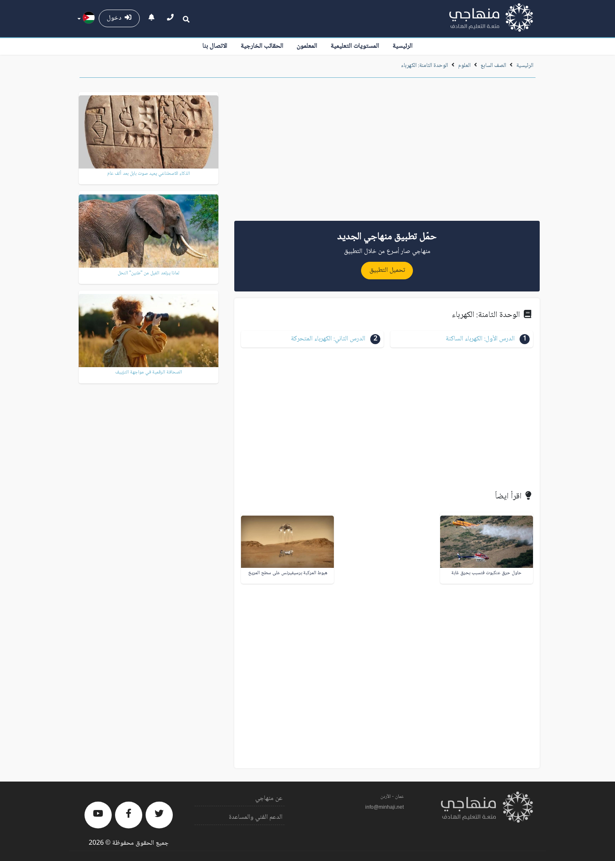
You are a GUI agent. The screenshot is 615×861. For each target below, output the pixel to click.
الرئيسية (402, 46)
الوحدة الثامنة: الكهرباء (424, 66)
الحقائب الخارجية (262, 46)
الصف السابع (493, 66)
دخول (116, 18)
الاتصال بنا (214, 46)
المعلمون (307, 46)
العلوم (464, 66)
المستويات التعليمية (355, 46)
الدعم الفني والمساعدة (255, 817)
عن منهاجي (268, 798)
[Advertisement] (387, 152)
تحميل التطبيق (387, 270)
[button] (461, 339)
